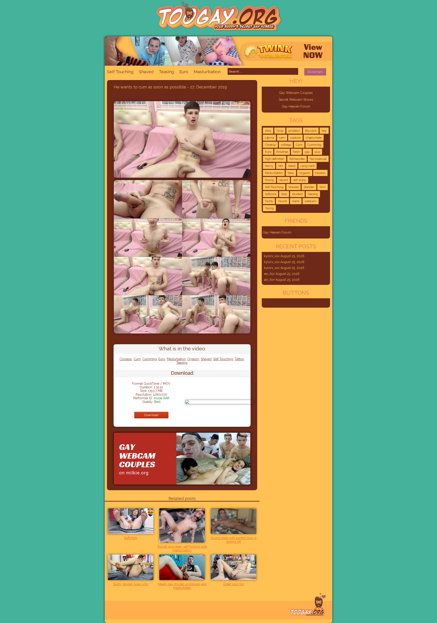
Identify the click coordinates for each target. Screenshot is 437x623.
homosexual (318, 159)
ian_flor (269, 274)
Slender (309, 187)
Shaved (146, 71)
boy (324, 130)
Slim (322, 187)
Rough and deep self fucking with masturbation (182, 548)
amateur (294, 130)
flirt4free (282, 151)
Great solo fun (233, 584)
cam (282, 137)
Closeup (125, 359)
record (283, 180)
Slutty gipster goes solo (130, 584)
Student (297, 194)
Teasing (166, 71)
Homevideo (297, 159)
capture (295, 137)
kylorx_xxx (271, 256)
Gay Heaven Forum (296, 106)
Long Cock (307, 166)
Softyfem (130, 538)
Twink (269, 201)
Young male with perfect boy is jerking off (234, 539)
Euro (183, 71)
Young (269, 208)
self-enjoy (299, 180)
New (291, 173)
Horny (269, 166)
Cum (137, 359)
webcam (311, 201)
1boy (268, 130)
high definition (274, 159)
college (286, 144)
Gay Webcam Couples (296, 93)
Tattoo (239, 359)
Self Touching (120, 71)
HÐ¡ (280, 166)
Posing (269, 180)
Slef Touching (223, 359)
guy (317, 151)
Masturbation (207, 71)
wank (296, 201)
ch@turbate (314, 137)
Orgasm (193, 359)
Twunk (282, 201)
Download (151, 415)
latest (291, 166)
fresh (296, 151)
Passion (320, 173)
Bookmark (315, 72)
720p (279, 130)
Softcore (270, 194)
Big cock (311, 130)
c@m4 (269, 137)
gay (307, 151)
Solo (284, 194)
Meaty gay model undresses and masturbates (182, 586)
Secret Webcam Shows (296, 99)
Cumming (149, 359)
